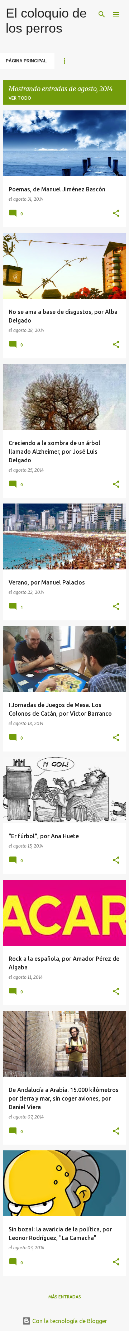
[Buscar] (101, 14)
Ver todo (20, 98)
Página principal (26, 60)
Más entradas (64, 1296)
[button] (116, 214)
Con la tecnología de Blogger (69, 1321)
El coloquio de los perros (46, 20)
